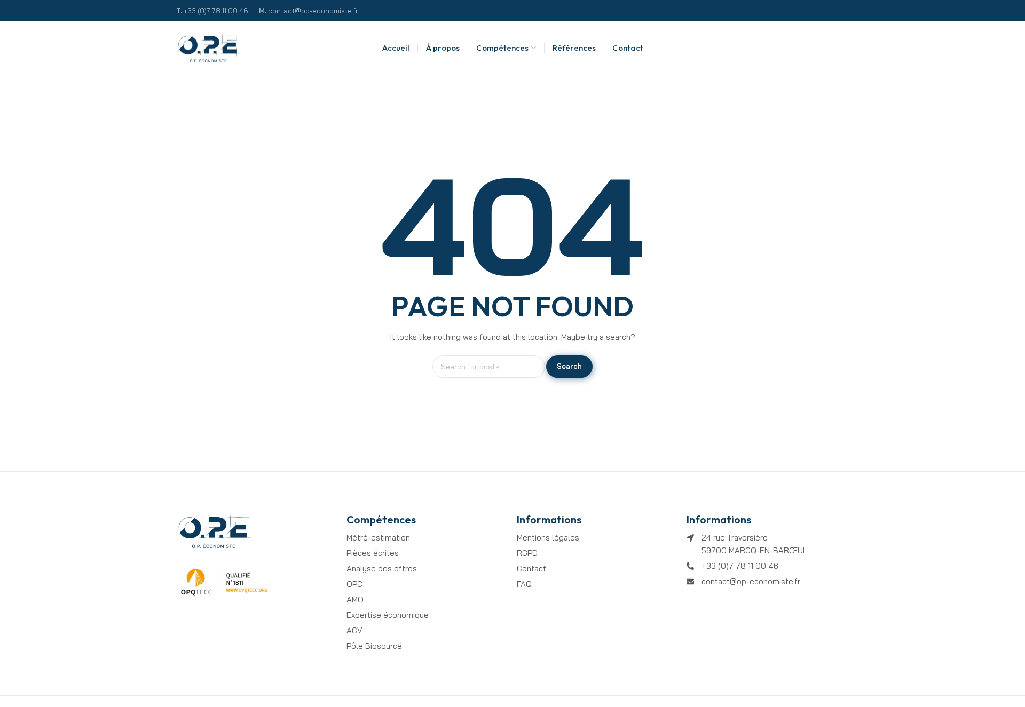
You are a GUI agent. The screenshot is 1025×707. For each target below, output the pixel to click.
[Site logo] (208, 48)
